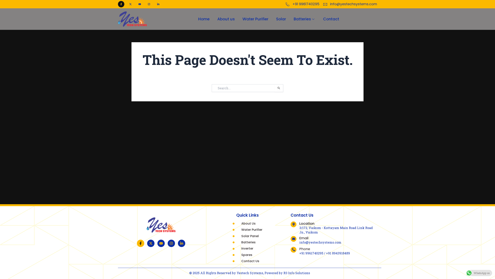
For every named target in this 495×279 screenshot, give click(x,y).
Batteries (302, 19)
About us (226, 19)
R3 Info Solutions (296, 273)
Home (204, 19)
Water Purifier (255, 19)
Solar (281, 19)
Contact (331, 19)
